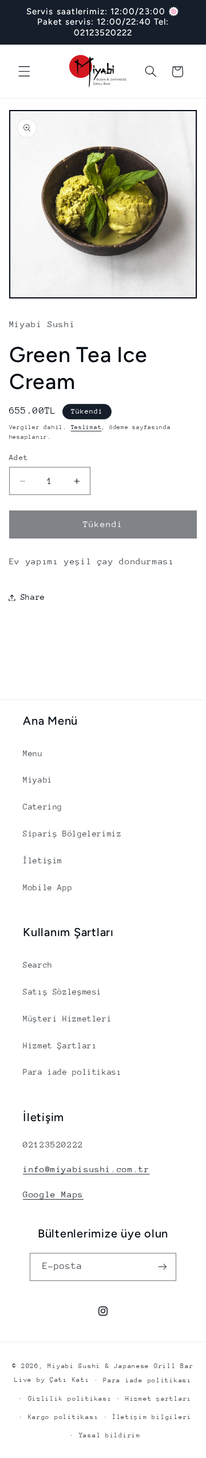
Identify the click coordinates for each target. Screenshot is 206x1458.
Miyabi (38, 779)
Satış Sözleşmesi (62, 991)
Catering (42, 806)
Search (38, 964)
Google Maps (53, 1194)
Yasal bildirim (110, 1435)
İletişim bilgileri (152, 1417)
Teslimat (86, 427)
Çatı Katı (70, 1380)
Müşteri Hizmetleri (67, 1018)
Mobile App (47, 887)
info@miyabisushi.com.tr (86, 1169)
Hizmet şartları (158, 1398)
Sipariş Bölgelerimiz (72, 833)
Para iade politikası (72, 1071)
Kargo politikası (63, 1417)
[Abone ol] (162, 1267)
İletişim (42, 860)
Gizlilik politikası (70, 1398)
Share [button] (33, 597)
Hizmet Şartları (60, 1045)
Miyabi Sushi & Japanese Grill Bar (120, 1366)
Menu (33, 753)
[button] (24, 71)
